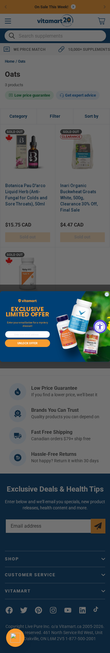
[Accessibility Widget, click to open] (100, 327)
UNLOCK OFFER (27, 343)
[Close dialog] (107, 294)
